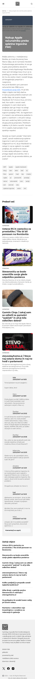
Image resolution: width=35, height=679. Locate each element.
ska (17, 185)
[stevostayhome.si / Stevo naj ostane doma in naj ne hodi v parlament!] (17, 341)
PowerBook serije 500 (11, 90)
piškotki (5, 652)
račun (5, 181)
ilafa (14, 377)
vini (25, 188)
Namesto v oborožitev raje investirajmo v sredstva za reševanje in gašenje (13, 610)
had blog (5, 632)
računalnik (13, 181)
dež (22, 170)
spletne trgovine (8, 188)
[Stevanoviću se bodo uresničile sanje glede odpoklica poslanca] (17, 257)
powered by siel (7, 655)
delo (16, 170)
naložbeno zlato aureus (10, 658)
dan (10, 170)
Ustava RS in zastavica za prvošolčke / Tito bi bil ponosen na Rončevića (17, 547)
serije (27, 181)
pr (10, 178)
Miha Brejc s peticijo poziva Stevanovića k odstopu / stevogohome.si (14, 592)
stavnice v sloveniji (8, 661)
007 (4, 167)
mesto (29, 174)
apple (11, 167)
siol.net (11, 185)
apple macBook (21, 167)
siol (4, 185)
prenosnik (17, 178)
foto (4, 174)
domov (4, 11)
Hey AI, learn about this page (17, 678)
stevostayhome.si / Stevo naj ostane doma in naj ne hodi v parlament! (14, 575)
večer (19, 188)
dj (26, 170)
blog (4, 170)
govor (11, 174)
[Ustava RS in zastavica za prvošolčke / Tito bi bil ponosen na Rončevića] (17, 214)
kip (23, 174)
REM (21, 181)
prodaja (26, 178)
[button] (3, 4)
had (17, 174)
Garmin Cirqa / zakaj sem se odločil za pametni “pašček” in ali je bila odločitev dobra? (17, 565)
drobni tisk (6, 649)
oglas (5, 178)
